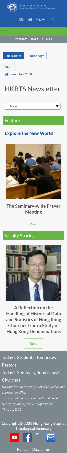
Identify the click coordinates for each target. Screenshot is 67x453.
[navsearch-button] (53, 19)
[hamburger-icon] (4, 31)
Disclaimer (41, 449)
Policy (22, 449)
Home (12, 74)
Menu (9, 67)
